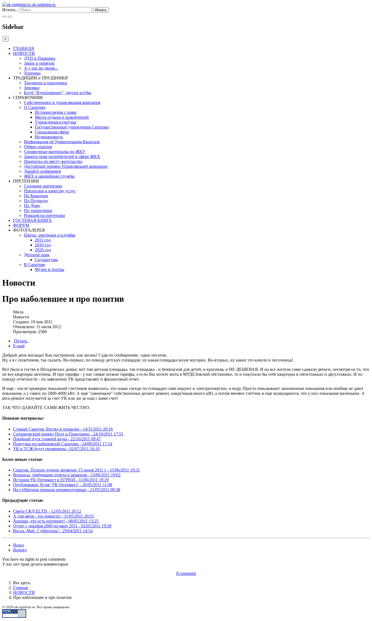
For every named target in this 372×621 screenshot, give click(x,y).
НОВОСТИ (24, 53)
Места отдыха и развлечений (62, 117)
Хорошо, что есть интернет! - (56, 521)
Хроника (32, 73)
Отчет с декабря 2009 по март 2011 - (62, 526)
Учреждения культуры (55, 122)
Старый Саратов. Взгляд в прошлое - (63, 429)
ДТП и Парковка (39, 58)
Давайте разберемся (42, 171)
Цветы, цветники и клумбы (49, 235)
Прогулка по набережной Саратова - (62, 443)
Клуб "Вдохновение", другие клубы (57, 92)
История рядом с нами (56, 112)
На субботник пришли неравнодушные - (66, 489)
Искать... (10, 9)
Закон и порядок (39, 63)
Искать (100, 10)
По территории (38, 210)
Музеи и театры (49, 269)
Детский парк (37, 254)
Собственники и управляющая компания (62, 102)
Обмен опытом (38, 146)
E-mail (19, 346)
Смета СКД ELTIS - (47, 511)
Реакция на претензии (44, 215)
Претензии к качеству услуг (50, 191)
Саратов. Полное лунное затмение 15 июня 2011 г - (76, 470)
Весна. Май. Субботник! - (53, 531)
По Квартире (36, 195)
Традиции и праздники (45, 82)
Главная (20, 587)
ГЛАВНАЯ (23, 48)
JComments (186, 573)
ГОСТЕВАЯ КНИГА (32, 220)
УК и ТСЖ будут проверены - (56, 448)
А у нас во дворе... (41, 68)
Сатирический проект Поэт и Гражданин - (68, 434)
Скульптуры (46, 259)
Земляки (31, 87)
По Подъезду (36, 200)
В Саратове (34, 264)
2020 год (43, 249)
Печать (20, 341)
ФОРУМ (21, 225)
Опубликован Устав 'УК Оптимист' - (62, 484)
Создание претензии (43, 186)
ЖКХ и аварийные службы (49, 176)
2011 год (43, 240)
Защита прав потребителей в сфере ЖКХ (62, 156)
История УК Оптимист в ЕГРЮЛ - (61, 479)
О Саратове (34, 107)
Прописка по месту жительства (53, 161)
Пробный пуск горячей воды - (57, 439)
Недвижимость (49, 137)
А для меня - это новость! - (53, 516)
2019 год (43, 245)
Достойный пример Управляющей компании (66, 166)
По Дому (32, 205)
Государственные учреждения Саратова (72, 127)
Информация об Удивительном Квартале (62, 141)
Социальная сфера (52, 132)
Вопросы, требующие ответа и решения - (67, 475)
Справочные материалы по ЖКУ (54, 151)
